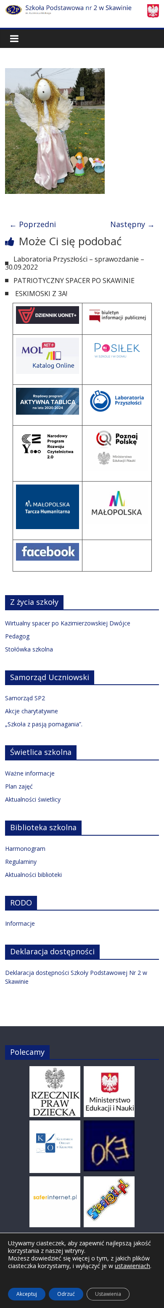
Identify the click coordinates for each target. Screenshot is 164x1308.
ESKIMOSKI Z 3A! (40, 293)
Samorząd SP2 (25, 698)
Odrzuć (66, 1293)
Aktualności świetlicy (33, 799)
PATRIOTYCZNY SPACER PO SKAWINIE (74, 280)
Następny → (132, 224)
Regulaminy (21, 862)
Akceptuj (26, 1293)
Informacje (20, 923)
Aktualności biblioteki (33, 875)
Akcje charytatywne (31, 711)
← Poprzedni (32, 224)
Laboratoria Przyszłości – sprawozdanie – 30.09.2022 (74, 263)
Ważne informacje (30, 773)
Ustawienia (108, 1293)
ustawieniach (132, 1266)
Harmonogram (25, 849)
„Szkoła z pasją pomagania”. (43, 724)
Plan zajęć (19, 786)
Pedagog (17, 636)
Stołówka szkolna (29, 649)
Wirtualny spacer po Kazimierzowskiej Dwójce (67, 623)
